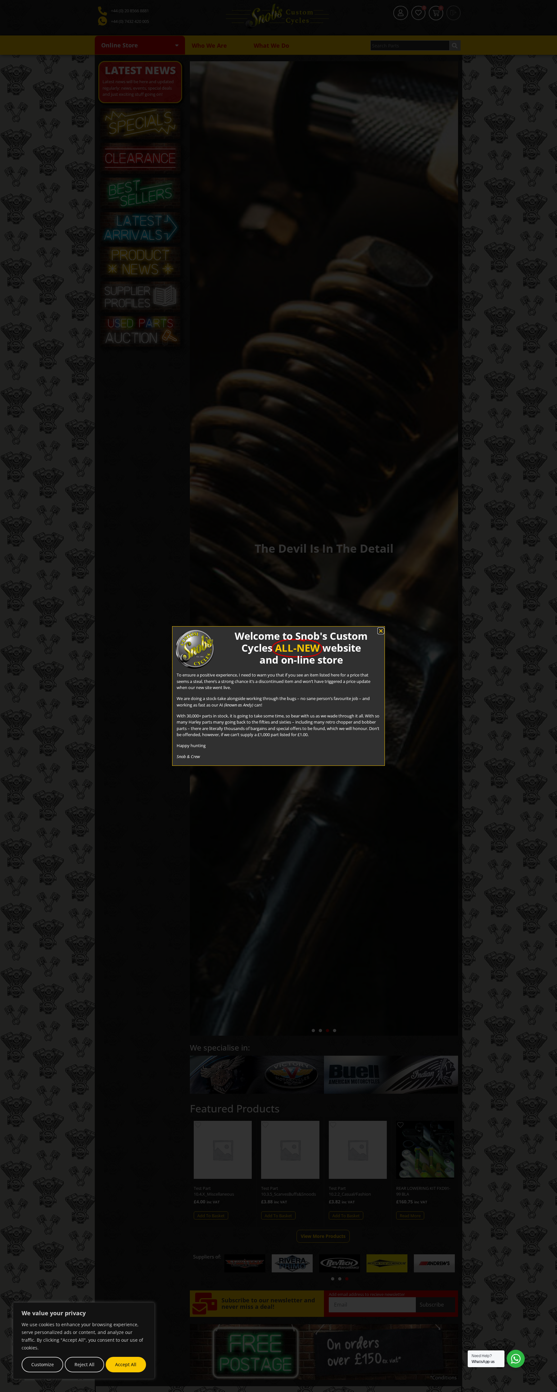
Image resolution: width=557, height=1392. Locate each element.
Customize (42, 1364)
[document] (278, 696)
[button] (380, 630)
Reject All (84, 1364)
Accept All (125, 1364)
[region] (84, 1340)
